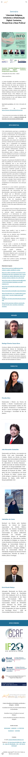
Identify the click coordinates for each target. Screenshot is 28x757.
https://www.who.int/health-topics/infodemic (14, 291)
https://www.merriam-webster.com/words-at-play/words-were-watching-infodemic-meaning (13, 304)
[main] (14, 17)
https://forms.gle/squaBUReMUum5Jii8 (12, 110)
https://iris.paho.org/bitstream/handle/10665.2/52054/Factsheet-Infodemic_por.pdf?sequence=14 (14, 282)
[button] (1, 2)
